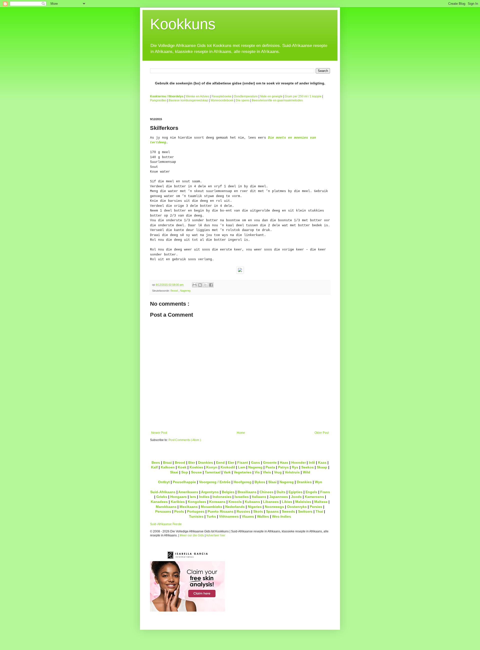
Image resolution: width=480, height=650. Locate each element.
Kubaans (252, 502)
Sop (184, 472)
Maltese (321, 502)
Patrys (283, 467)
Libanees (271, 502)
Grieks (161, 497)
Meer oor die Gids (192, 535)
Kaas (322, 462)
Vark (227, 472)
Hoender (298, 462)
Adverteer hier (215, 535)
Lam (241, 467)
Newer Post (159, 432)
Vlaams (248, 516)
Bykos (259, 482)
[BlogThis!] (200, 284)
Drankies (205, 462)
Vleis (267, 472)
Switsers (305, 511)
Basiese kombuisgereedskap (188, 100)
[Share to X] (205, 284)
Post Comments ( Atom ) (184, 440)
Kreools (235, 502)
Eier (231, 462)
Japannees (278, 497)
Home (241, 432)
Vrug (278, 472)
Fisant (242, 462)
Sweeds (288, 511)
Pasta (270, 467)
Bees (156, 462)
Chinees (267, 492)
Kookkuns (183, 24)
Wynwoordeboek (222, 100)
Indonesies (222, 497)
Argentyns (210, 492)
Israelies (241, 497)
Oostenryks (297, 507)
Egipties (295, 492)
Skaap (322, 467)
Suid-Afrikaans (163, 492)
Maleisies (303, 502)
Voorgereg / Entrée (214, 482)
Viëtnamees (229, 516)
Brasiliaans (247, 492)
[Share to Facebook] (211, 284)
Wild (306, 472)
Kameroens (314, 497)
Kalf (154, 467)
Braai (167, 462)
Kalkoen (168, 467)
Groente (270, 462)
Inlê (312, 462)
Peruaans (163, 511)
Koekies (196, 467)
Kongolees (197, 502)
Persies (316, 507)
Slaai (174, 472)
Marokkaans (166, 507)
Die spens (243, 100)
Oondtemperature (246, 96)
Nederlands (235, 507)
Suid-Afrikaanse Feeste (166, 524)
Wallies (263, 516)
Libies (287, 502)
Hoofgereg (243, 482)
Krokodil (227, 467)
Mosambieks (211, 507)
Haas (284, 462)
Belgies (228, 492)
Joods (296, 497)
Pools (179, 511)
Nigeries (255, 507)
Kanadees (159, 502)
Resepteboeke (222, 96)
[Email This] (194, 284)
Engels (311, 492)
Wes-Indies (281, 516)
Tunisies (196, 516)
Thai (319, 511)
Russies (243, 511)
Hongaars (178, 497)
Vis (257, 472)
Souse (196, 472)
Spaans (272, 511)
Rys (295, 467)
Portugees (195, 511)
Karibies (178, 502)
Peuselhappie (184, 482)
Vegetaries (243, 472)
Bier (191, 462)
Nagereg (185, 290)
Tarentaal (212, 472)
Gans (255, 462)
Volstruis (292, 472)
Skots (258, 511)
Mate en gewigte (271, 96)
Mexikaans (189, 507)
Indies (204, 497)
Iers (193, 497)
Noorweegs (274, 507)
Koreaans (217, 502)
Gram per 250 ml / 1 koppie (303, 96)
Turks (211, 516)
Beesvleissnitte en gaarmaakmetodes (277, 100)
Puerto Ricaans (221, 511)
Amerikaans (188, 492)
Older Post (321, 432)
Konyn (212, 467)
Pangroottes (158, 100)
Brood (174, 290)
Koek (182, 467)
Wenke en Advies (197, 96)
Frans (325, 492)
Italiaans (259, 497)
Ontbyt (164, 482)
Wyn (318, 482)
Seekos (307, 467)
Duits (281, 492)
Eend (220, 462)
